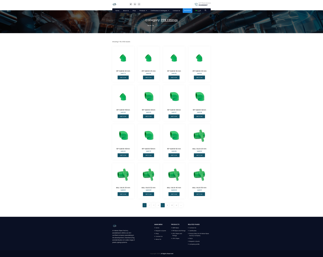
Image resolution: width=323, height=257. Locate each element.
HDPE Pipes (175, 228)
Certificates (192, 231)
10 (172, 205)
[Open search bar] (205, 10)
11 (176, 205)
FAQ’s (191, 238)
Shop (134, 10)
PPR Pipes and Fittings (178, 231)
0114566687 (203, 5)
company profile (194, 244)
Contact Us (176, 10)
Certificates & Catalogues (159, 10)
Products (142, 10)
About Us (126, 10)
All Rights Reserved (167, 254)
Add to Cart (123, 77)
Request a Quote (194, 241)
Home (117, 10)
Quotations (187, 10)
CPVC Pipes (175, 238)
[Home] (114, 225)
